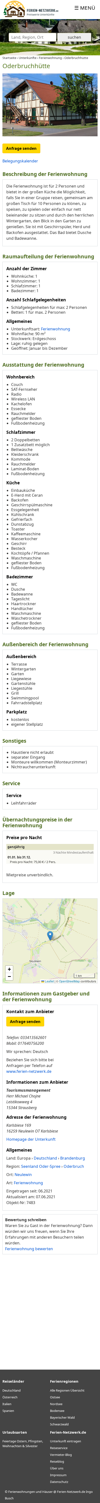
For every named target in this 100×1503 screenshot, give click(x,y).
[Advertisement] (50, 1310)
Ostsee (55, 1397)
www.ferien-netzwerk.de (28, 1071)
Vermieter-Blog (61, 1454)
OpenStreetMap (69, 981)
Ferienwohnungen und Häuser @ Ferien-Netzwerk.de (46, 1491)
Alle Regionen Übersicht (67, 1390)
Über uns (56, 1468)
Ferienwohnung (55, 329)
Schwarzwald (59, 1424)
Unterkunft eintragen (65, 1441)
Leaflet (49, 981)
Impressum (58, 1475)
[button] (50, 936)
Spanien (8, 1411)
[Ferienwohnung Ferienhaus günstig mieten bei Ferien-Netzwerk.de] (30, 16)
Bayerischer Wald (62, 1417)
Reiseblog (57, 1461)
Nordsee (56, 1404)
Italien (6, 1404)
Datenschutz (59, 1482)
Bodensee (57, 1411)
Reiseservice (58, 1448)
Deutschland (11, 1390)
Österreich (9, 1397)
